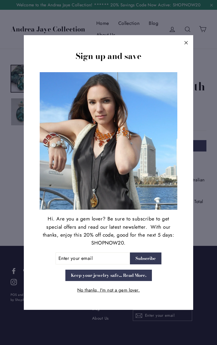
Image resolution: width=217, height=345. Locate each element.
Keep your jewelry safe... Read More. (108, 275)
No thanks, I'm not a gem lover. (108, 290)
